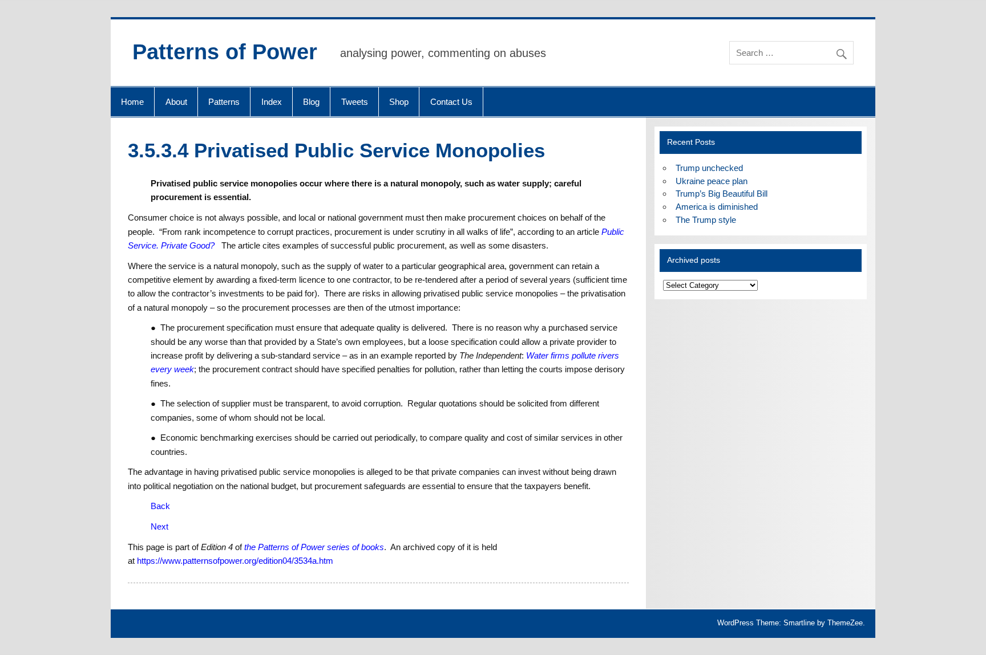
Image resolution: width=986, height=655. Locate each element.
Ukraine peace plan (711, 181)
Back (160, 506)
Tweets (354, 102)
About (176, 102)
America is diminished (717, 206)
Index (271, 102)
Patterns (224, 102)
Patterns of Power (224, 52)
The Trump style (706, 220)
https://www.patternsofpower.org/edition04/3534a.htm (235, 561)
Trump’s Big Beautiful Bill (721, 193)
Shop (399, 102)
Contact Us (451, 102)
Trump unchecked (709, 168)
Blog (311, 102)
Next (159, 526)
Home (132, 102)
